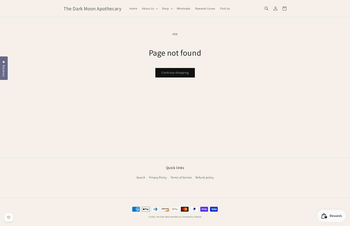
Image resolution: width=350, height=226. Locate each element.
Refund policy (204, 177)
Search (141, 177)
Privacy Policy (158, 177)
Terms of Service (181, 177)
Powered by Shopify (192, 216)
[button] (150, 8)
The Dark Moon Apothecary (169, 216)
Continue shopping (175, 72)
